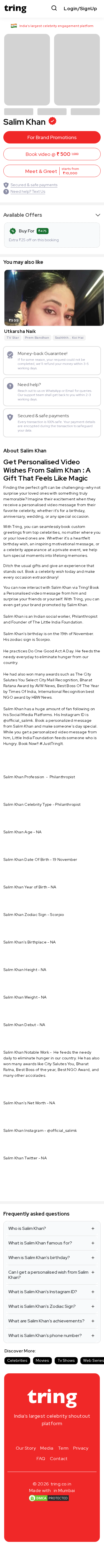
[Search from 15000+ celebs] (54, 8)
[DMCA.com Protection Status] (48, 1498)
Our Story (26, 1448)
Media (47, 1448)
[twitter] (52, 1436)
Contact (59, 1458)
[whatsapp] (69, 1436)
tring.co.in (61, 1484)
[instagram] (34, 1436)
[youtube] (61, 1436)
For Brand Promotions (52, 137)
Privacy (80, 1448)
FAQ (41, 1458)
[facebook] (43, 1436)
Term (63, 1448)
